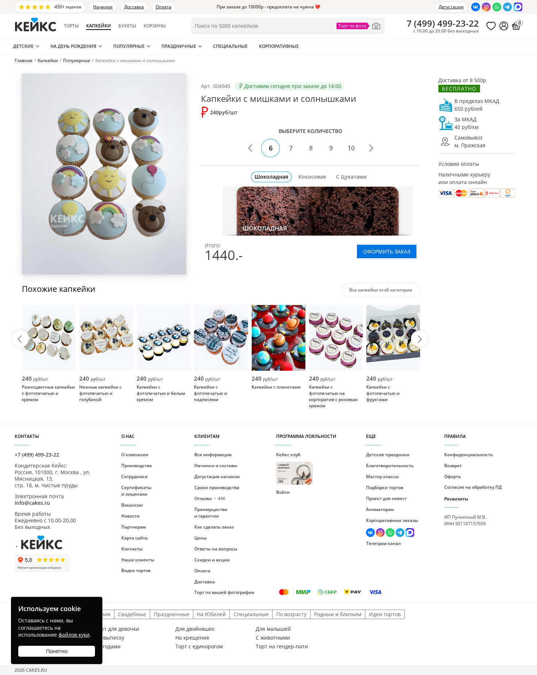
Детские (23, 46)
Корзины (155, 26)
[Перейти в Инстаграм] (486, 7)
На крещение (192, 637)
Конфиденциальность (468, 454)
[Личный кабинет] (503, 26)
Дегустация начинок (217, 476)
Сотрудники (134, 476)
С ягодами (108, 646)
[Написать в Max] (518, 7)
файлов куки (74, 634)
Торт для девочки (117, 629)
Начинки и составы (215, 465)
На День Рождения (73, 46)
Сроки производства (216, 487)
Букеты (127, 26)
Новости (130, 516)
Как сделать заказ (214, 527)
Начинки (103, 7)
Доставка (134, 7)
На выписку (109, 637)
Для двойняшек (194, 629)
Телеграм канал (383, 543)
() (443, 23)
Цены (200, 538)
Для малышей (273, 629)
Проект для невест (386, 498)
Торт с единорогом (199, 646)
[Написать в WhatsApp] (496, 7)
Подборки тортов (384, 487)
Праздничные (178, 46)
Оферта (452, 476)
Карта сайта (134, 538)
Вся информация (213, 454)
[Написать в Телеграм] (507, 7)
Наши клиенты (138, 560)
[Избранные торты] (491, 26)
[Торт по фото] (359, 26)
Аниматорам (380, 509)
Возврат (453, 465)
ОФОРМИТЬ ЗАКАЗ (386, 251)
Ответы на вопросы (215, 549)
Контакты (132, 549)
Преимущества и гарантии (210, 512)
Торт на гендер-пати (282, 646)
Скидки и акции (212, 560)
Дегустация (451, 7)
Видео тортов (136, 570)
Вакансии (132, 505)
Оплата (163, 7)
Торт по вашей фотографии (224, 592)
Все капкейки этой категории (380, 290)
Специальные (230, 46)
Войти (283, 492)
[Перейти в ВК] (475, 7)
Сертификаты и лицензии (136, 490)
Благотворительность (390, 465)
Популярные (129, 46)
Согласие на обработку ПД (473, 487)
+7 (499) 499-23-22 (37, 454)
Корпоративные (279, 46)
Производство (136, 465)
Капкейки (98, 26)
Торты (71, 26)
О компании (134, 454)
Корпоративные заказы (392, 520)
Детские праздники (388, 454)
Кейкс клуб (288, 467)
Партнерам (133, 527)
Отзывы (209, 498)
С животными (273, 637)
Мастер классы (382, 476)
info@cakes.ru (32, 502)
